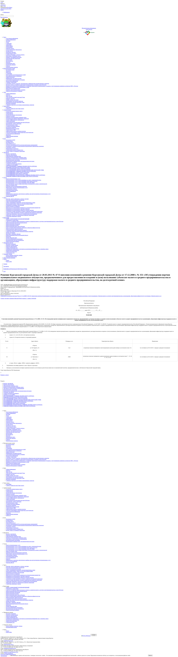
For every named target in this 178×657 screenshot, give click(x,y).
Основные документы (11, 162)
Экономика (8, 44)
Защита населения (10, 121)
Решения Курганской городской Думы (15, 102)
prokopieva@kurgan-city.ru (10, 648)
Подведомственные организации (14, 114)
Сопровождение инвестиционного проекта (16, 230)
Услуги (5, 177)
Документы (6, 152)
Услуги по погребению (11, 195)
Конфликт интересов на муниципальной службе (17, 87)
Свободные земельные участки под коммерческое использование (21, 213)
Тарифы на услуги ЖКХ (12, 165)
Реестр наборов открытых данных (14, 255)
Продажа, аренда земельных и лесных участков (17, 198)
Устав (7, 42)
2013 (4, 271)
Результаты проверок (11, 127)
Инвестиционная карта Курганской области (16, 222)
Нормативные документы (12, 148)
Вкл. (8, 7)
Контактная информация (12, 81)
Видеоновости (9, 61)
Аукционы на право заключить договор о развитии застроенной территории (24, 211)
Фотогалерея (9, 59)
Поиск (4, 259)
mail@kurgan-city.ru (8, 640)
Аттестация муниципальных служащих (15, 79)
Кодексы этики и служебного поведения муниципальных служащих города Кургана (26, 84)
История (8, 41)
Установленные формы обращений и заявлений (17, 118)
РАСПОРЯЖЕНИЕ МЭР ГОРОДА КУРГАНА (17, 173)
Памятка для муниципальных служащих (15, 89)
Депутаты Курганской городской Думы (15, 97)
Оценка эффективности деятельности (15, 119)
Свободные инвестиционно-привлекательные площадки (19, 231)
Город (4, 37)
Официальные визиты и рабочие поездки (16, 131)
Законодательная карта (11, 251)
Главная (5, 263)
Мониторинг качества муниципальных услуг (17, 187)
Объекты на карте (10, 116)
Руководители (9, 112)
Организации (9, 47)
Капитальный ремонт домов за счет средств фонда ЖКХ (19, 203)
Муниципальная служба (9, 68)
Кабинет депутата (10, 98)
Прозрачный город (10, 63)
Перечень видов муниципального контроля (16, 186)
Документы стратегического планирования (16, 158)
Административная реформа (13, 126)
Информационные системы (12, 128)
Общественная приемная (12, 136)
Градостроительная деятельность (14, 49)
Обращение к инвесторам (12, 220)
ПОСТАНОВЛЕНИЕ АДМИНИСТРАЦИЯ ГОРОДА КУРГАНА (21, 166)
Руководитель (9, 141)
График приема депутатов (12, 99)
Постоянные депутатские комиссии (14, 101)
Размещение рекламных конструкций (15, 205)
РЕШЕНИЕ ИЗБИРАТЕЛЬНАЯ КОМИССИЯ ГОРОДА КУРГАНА (22, 176)
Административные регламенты (13, 163)
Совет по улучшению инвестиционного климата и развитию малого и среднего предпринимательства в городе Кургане (34, 221)
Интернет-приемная (11, 103)
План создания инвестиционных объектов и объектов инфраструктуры (23, 227)
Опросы (8, 66)
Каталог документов (11, 153)
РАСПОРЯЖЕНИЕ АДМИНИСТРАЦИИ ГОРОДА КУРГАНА (21, 171)
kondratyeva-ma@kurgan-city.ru (11, 652)
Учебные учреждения (11, 82)
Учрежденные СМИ (11, 130)
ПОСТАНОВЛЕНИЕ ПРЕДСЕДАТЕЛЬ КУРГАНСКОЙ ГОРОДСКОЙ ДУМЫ (25, 170)
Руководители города (11, 53)
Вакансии (8, 71)
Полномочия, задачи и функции (13, 123)
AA (1, 5)
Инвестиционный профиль (12, 241)
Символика (9, 43)
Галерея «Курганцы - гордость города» (15, 54)
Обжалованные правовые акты (13, 156)
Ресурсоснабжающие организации (14, 239)
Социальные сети (10, 252)
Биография (8, 107)
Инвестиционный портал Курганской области (17, 235)
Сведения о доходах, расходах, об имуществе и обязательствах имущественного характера (27, 83)
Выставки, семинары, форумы (13, 234)
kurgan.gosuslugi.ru (8, 653)
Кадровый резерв (10, 69)
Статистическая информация (13, 133)
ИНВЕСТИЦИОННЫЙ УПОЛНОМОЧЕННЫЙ (17, 219)
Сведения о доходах (11, 147)
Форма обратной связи (11, 237)
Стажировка (9, 73)
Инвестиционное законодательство (14, 229)
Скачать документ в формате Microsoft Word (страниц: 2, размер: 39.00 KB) (18, 298)
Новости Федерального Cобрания (14, 91)
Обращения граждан (8, 242)
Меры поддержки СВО (11, 185)
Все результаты (4, 17)
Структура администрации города (14, 111)
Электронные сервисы (11, 188)
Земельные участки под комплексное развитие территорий (20, 215)
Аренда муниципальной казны (13, 201)
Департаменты (9, 113)
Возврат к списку (5, 375)
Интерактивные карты (11, 256)
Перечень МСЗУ (10, 196)
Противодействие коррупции (13, 58)
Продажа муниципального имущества (15, 200)
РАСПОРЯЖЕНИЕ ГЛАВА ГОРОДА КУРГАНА (17, 172)
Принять (150, 655)
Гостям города (9, 51)
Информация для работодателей (13, 78)
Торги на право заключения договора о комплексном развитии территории (24, 212)
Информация (6, 12)
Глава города (6, 106)
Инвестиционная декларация (13, 224)
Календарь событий (11, 64)
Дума (4, 92)
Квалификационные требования (13, 76)
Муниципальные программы (13, 160)
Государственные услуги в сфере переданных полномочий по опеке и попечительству (26, 183)
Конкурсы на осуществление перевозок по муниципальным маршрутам (23, 207)
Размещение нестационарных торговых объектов (18, 208)
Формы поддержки (10, 232)
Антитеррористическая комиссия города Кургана (18, 122)
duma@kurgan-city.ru (8, 644)
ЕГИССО (8, 137)
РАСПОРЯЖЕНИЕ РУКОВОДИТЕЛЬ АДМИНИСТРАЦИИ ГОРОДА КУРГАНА (25, 175)
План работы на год (11, 143)
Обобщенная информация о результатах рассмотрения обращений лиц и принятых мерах (27, 249)
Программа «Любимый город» (13, 56)
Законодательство (10, 77)
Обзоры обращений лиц (12, 247)
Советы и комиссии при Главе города (15, 108)
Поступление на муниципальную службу (16, 74)
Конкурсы (8, 72)
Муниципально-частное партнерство (15, 240)
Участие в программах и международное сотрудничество (19, 132)
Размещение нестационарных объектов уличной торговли (20, 210)
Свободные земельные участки (13, 216)
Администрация (7, 109)
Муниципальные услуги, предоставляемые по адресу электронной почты (23, 180)
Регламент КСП (10, 142)
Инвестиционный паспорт (12, 225)
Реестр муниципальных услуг (13, 178)
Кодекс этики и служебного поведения (15, 151)
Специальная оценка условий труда (14, 150)
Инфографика (9, 46)
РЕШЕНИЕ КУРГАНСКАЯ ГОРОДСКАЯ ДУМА (18, 167)
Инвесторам (6, 217)
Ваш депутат (9, 96)
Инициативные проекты (12, 67)
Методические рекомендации (13, 88)
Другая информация (11, 191)
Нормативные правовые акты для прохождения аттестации (20, 161)
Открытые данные (7, 254)
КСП (4, 138)
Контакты (8, 135)
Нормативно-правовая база (12, 250)
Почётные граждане (11, 52)
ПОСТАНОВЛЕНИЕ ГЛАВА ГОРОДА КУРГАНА (18, 168)
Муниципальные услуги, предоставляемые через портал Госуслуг (21, 181)
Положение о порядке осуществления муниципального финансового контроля (25, 146)
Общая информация (11, 39)
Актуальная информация (12, 38)
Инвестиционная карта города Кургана (15, 226)
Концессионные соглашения (13, 206)
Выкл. (10, 7)
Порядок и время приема (12, 245)
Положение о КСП (10, 140)
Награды (8, 62)
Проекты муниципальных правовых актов (16, 117)
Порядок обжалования (11, 155)
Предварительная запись (12, 190)
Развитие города (10, 48)
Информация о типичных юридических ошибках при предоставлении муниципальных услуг (28, 193)
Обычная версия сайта (6, 8)
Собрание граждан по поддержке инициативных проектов (20, 104)
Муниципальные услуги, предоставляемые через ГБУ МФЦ (20, 182)
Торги (4, 197)
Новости (8, 94)
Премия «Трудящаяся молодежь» (14, 57)
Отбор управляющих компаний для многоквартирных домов (20, 202)
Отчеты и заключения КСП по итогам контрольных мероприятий (21, 145)
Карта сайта (9, 261)
